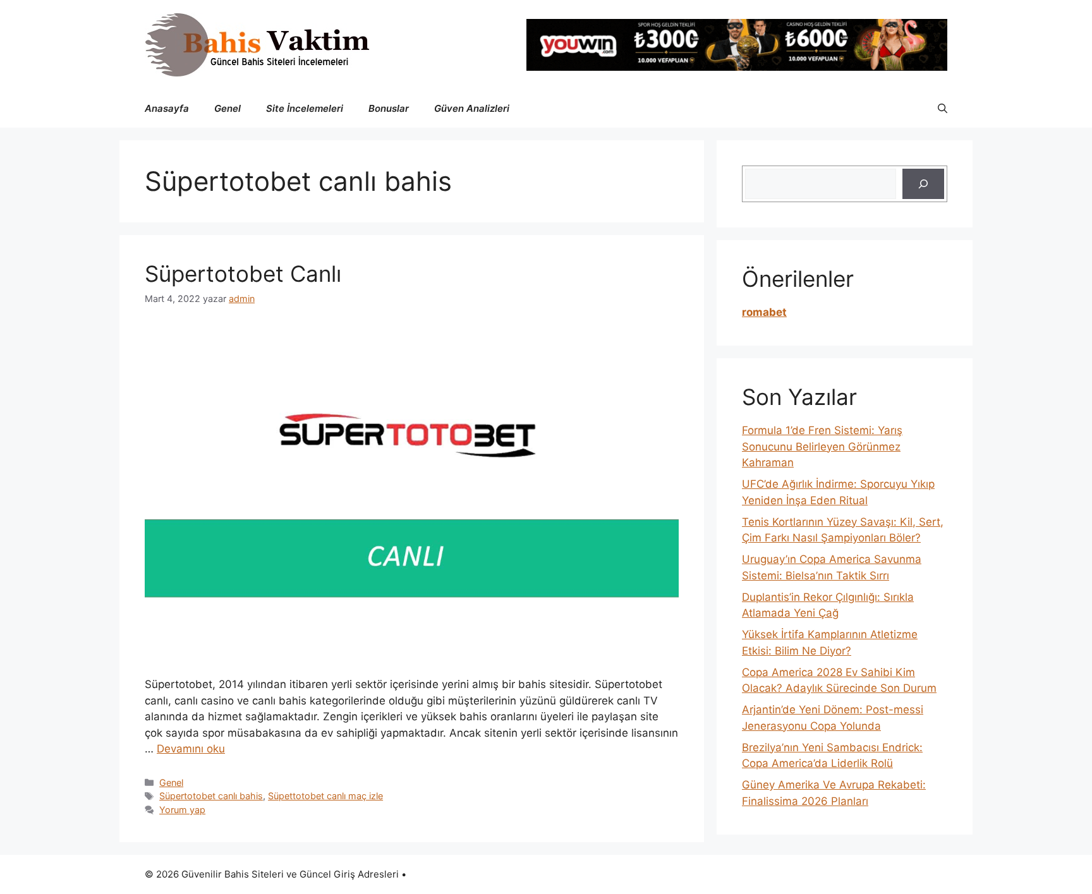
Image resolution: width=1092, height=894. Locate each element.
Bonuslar (388, 108)
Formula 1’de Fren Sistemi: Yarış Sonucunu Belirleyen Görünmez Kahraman (822, 446)
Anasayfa (167, 108)
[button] (942, 109)
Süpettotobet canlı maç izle (325, 795)
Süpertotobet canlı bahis (211, 795)
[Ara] (923, 184)
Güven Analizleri (471, 108)
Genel (227, 108)
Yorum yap (182, 809)
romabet (764, 312)
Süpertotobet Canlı (243, 273)
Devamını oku (191, 748)
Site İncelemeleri (304, 108)
